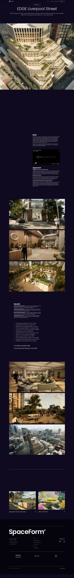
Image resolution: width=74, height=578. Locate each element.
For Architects (36, 544)
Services (52, 1)
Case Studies (56, 1)
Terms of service (62, 568)
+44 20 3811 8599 (13, 544)
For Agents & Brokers (37, 542)
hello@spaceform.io (13, 542)
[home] (11, 1)
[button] (49, 1)
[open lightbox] (37, 214)
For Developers (36, 540)
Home (34, 538)
